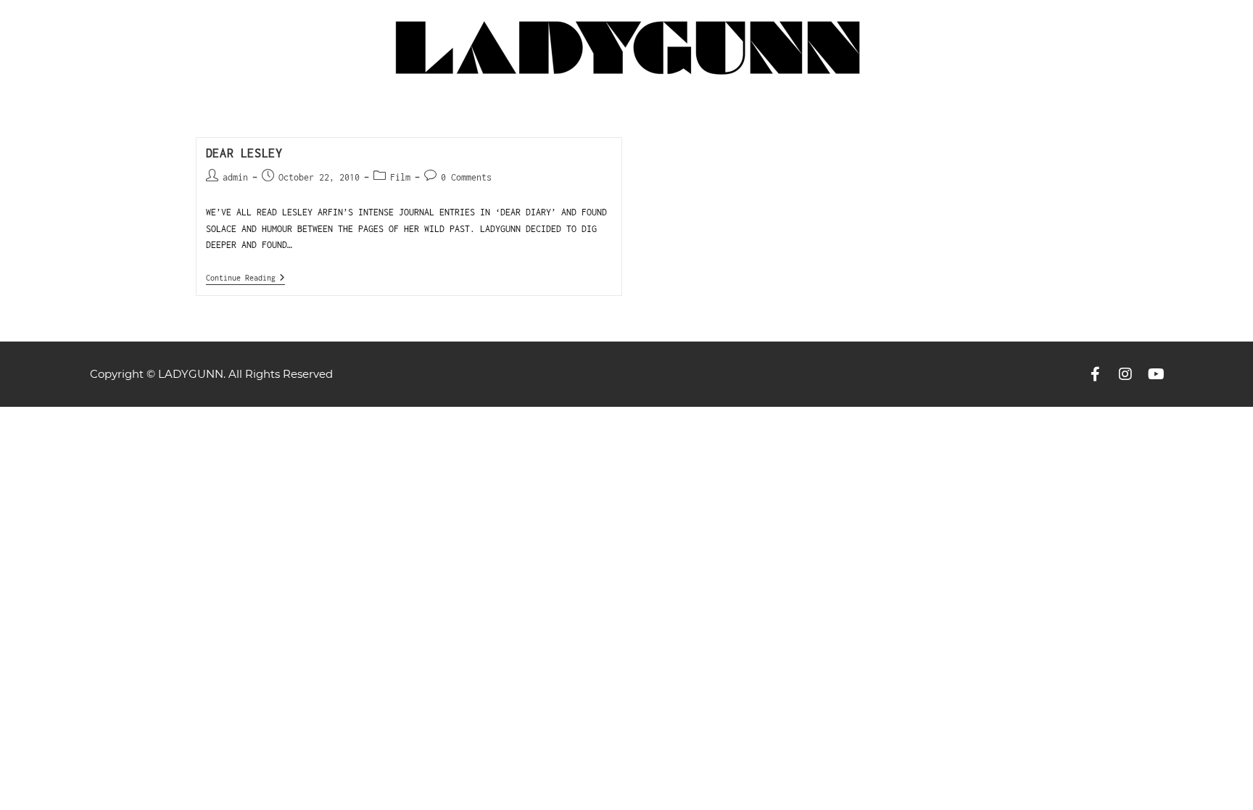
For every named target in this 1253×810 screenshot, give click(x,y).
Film (400, 177)
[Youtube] (1156, 374)
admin (235, 177)
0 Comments (466, 177)
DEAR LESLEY (244, 153)
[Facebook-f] (1095, 374)
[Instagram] (1125, 374)
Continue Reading (245, 277)
